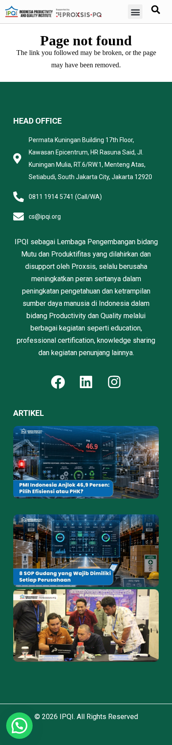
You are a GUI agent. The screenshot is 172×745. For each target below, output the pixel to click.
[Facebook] (58, 382)
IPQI (67, 716)
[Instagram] (114, 382)
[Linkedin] (86, 382)
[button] (135, 11)
